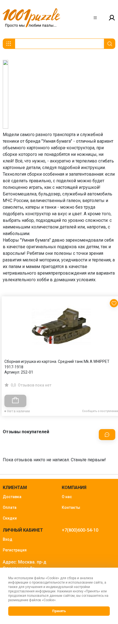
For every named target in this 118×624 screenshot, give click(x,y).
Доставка (12, 497)
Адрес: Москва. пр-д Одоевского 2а (24, 565)
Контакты (71, 507)
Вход (7, 539)
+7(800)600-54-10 (80, 530)
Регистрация (15, 550)
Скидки (10, 518)
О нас (67, 497)
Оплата (9, 507)
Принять (59, 611)
